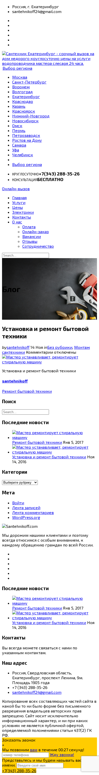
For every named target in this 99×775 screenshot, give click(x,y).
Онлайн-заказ (35, 231)
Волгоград (22, 91)
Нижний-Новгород (31, 115)
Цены (17, 207)
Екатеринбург (26, 96)
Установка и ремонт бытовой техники (49, 456)
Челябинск (22, 154)
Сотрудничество (38, 246)
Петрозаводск (26, 135)
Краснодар (22, 101)
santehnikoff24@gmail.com (36, 692)
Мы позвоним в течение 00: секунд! (43, 749)
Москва (19, 77)
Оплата (29, 226)
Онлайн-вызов (16, 188)
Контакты (21, 216)
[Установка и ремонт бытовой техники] (49, 361)
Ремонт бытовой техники (27, 391)
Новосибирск (25, 120)
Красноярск (23, 111)
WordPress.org (26, 517)
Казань (18, 106)
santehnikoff (18, 347)
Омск (17, 125)
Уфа (15, 149)
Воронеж (21, 86)
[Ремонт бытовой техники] (54, 437)
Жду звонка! (62, 754)
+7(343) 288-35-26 (19, 770)
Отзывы (29, 241)
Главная (19, 197)
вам (33, 749)
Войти (18, 502)
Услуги (18, 202)
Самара (19, 144)
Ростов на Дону (27, 140)
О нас (17, 221)
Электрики (23, 212)
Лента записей (26, 507)
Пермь (18, 130)
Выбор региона (17, 68)
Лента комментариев (33, 512)
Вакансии (31, 236)
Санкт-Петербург (29, 81)
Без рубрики (59, 347)
